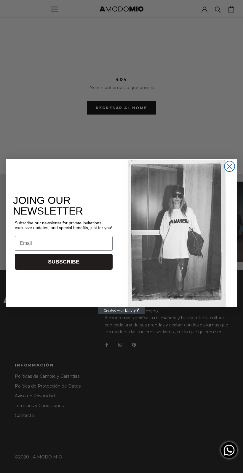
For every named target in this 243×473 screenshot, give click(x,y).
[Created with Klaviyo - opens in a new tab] (121, 310)
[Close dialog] (229, 166)
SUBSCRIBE (63, 262)
